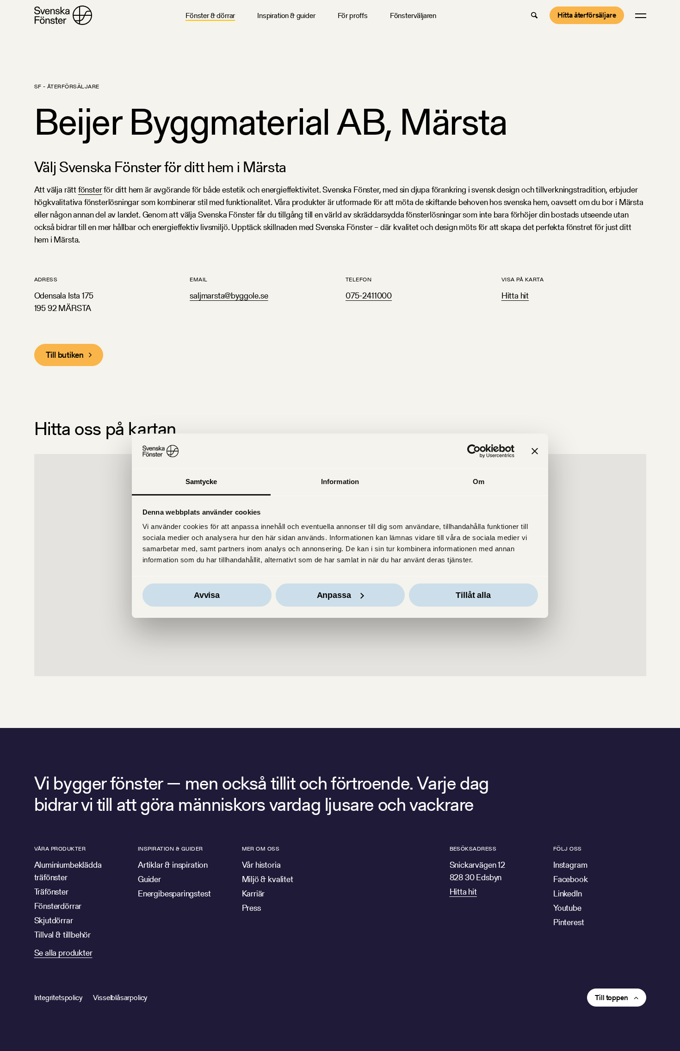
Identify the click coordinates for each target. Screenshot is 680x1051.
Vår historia (261, 865)
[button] (534, 15)
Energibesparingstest (174, 893)
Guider (149, 879)
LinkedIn (567, 893)
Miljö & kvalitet (267, 879)
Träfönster (51, 891)
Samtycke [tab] (201, 481)
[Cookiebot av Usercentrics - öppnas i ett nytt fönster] (473, 451)
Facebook (570, 879)
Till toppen (611, 997)
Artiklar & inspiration (173, 865)
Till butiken (65, 355)
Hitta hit (515, 295)
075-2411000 (369, 295)
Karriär (253, 893)
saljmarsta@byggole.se (229, 295)
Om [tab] (478, 481)
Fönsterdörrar (58, 906)
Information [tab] (340, 481)
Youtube (567, 908)
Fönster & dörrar (210, 15)
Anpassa (334, 595)
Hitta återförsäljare (586, 15)
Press (251, 908)
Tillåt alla (473, 595)
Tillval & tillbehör (62, 934)
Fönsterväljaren (413, 15)
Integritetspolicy (58, 997)
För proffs (353, 15)
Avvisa (207, 595)
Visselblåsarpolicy (120, 997)
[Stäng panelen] (535, 451)
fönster (90, 189)
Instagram (570, 865)
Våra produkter (60, 848)
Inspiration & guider (286, 15)
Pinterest (568, 922)
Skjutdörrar (53, 920)
